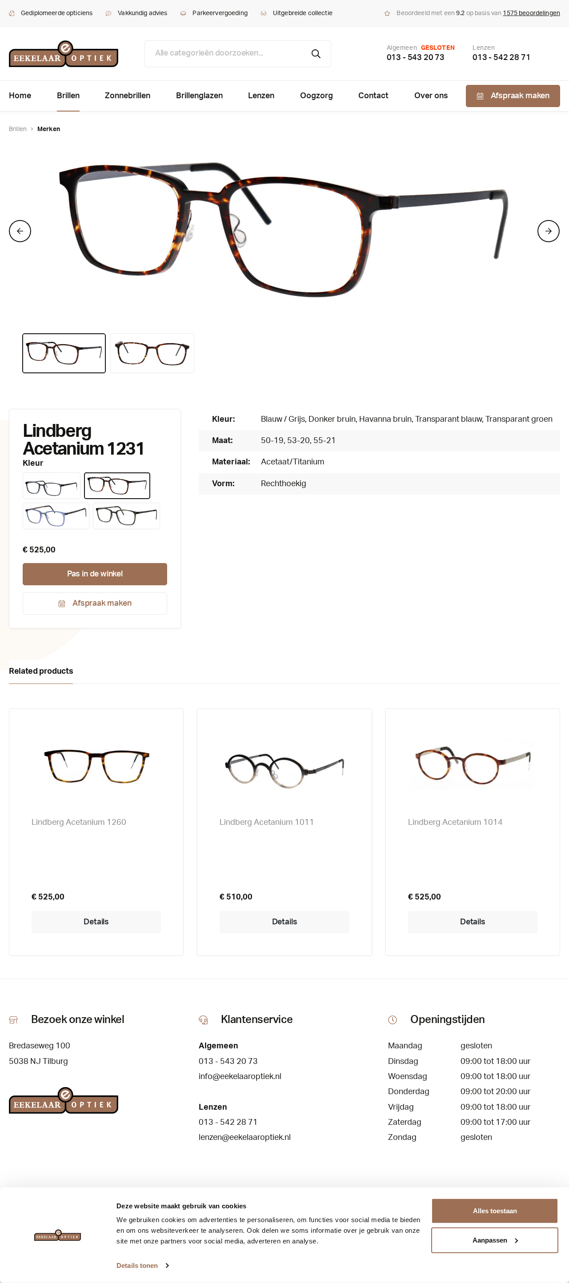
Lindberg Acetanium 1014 (455, 823)
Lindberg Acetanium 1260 (79, 823)
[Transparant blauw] (56, 516)
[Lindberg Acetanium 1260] (96, 764)
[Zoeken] (316, 53)
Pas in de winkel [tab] (95, 574)
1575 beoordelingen (531, 13)
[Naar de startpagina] (63, 53)
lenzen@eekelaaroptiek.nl (245, 1138)
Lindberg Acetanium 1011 (267, 823)
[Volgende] (548, 231)
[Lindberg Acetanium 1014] (473, 764)
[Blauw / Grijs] (51, 485)
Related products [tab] (41, 671)
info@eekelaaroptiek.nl (240, 1077)
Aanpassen (490, 1239)
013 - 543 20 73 (416, 58)
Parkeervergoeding (219, 13)
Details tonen (137, 1265)
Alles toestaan (495, 1211)
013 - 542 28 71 (501, 58)
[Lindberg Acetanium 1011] (284, 764)
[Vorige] (20, 231)
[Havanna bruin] (117, 485)
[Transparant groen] (126, 516)
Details (96, 922)
